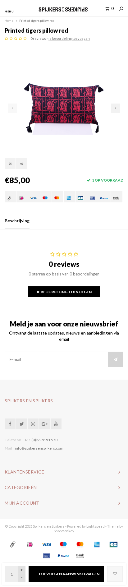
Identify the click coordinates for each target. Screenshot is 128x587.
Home (9, 20)
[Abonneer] (115, 359)
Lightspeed (95, 526)
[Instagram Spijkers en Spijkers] (33, 423)
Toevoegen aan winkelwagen (68, 573)
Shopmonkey (64, 531)
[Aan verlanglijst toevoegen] (115, 574)
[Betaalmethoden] (10, 196)
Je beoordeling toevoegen (63, 291)
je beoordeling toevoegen (69, 38)
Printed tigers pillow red (36, 20)
